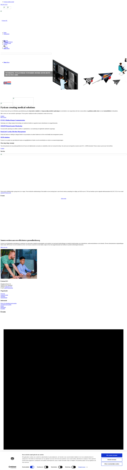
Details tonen (81, 467)
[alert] (63, 372)
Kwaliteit (3, 295)
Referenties (3, 294)
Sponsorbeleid (4, 284)
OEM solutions (5, 124)
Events (2, 293)
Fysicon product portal (9, 1)
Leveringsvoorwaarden (6, 291)
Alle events (63, 185)
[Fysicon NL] (4, 20)
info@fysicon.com (8, 275)
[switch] (46, 467)
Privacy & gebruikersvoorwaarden (9, 290)
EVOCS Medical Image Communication (13, 107)
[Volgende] (123, 71)
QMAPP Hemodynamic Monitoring (11, 113)
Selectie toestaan (111, 459)
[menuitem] (65, 2)
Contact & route (4, 282)
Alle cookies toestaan (111, 455)
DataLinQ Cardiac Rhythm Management (13, 118)
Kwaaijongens (16, 443)
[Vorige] (4, 71)
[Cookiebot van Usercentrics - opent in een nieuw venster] (12, 467)
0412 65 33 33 (4, 4)
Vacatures (3, 283)
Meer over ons (4, 234)
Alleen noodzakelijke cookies (111, 464)
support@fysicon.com (6, 179)
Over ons (3, 280)
